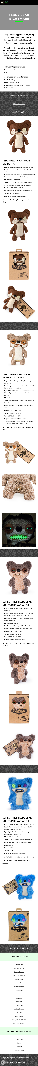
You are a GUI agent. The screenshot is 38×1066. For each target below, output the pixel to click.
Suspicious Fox (19, 1016)
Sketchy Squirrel (19, 1009)
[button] (2, 2)
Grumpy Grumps (19, 972)
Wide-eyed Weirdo (19, 1023)
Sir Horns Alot (19, 1005)
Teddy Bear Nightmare (19, 1019)
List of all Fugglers (19, 112)
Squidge (19, 1012)
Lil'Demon (19, 1046)
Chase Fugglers (19, 104)
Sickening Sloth (19, 1050)
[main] (19, 17)
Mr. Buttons (19, 979)
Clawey (19, 1043)
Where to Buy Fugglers (19, 95)
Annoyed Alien (19, 964)
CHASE (20, 377)
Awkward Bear (19, 1039)
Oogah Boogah (19, 986)
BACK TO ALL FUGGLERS (19, 948)
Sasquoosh (19, 998)
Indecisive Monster (19, 975)
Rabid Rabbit (19, 990)
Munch (19, 983)
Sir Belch (19, 1001)
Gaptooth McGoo (19, 968)
